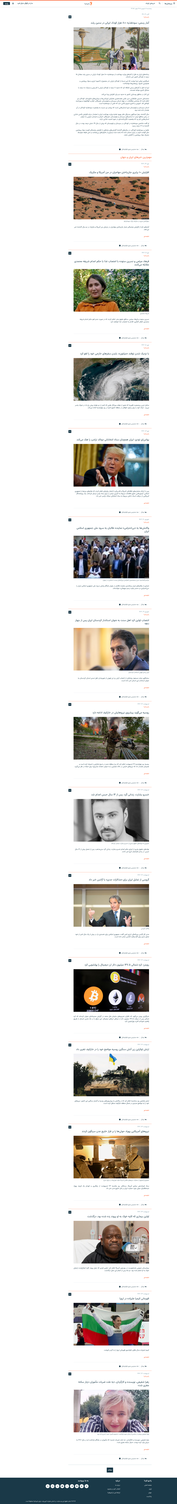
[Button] (143, 149)
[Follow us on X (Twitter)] (67, 1486)
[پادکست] (13, 3)
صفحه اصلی (148, 1485)
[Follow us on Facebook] (77, 1486)
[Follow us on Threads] (48, 1486)
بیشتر (110, 1470)
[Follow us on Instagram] (52, 1486)
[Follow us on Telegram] (72, 1486)
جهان (150, 1493)
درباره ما (117, 1485)
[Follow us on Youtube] (62, 1486)
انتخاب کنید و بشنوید (113, 1489)
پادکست (149, 1497)
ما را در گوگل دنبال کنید (25, 3)
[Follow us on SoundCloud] (57, 1486)
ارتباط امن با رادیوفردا (114, 1493)
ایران (150, 1489)
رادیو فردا (146, 17)
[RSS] (82, 1486)
